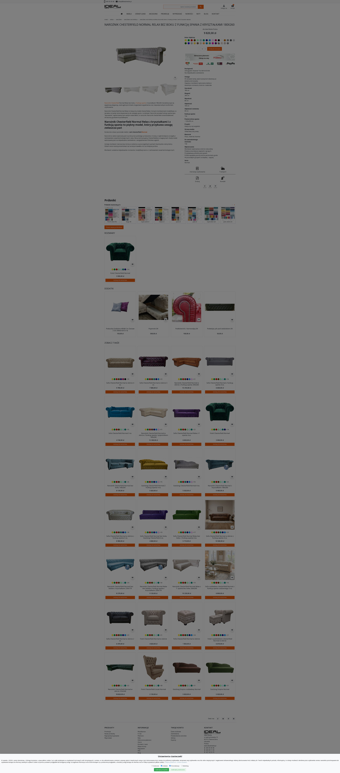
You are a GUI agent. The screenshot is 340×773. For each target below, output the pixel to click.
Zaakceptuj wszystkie (161, 770)
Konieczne (156, 766)
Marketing (185, 766)
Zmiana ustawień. (182, 762)
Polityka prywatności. (171, 762)
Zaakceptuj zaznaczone (178, 770)
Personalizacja (175, 766)
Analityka (165, 766)
